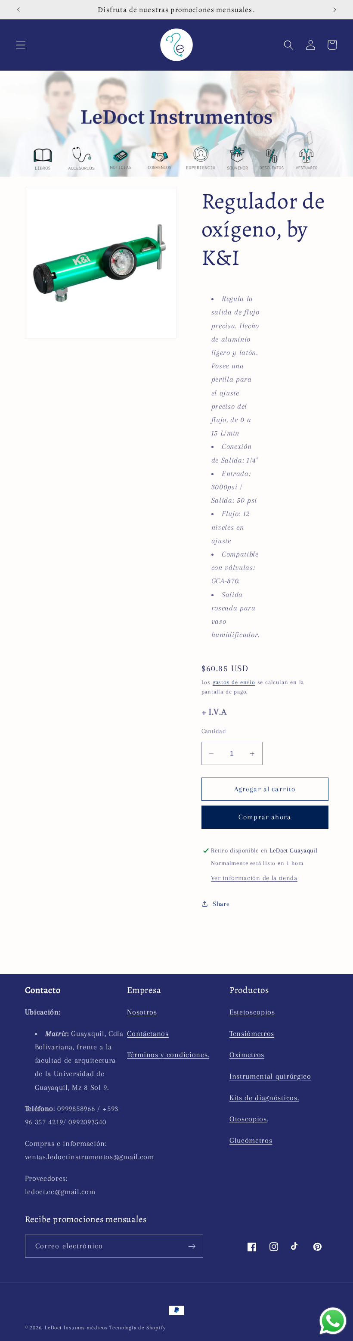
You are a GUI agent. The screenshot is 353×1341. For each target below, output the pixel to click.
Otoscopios (248, 1118)
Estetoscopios (252, 1012)
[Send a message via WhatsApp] (333, 1321)
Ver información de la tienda (254, 878)
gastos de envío (234, 682)
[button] (21, 45)
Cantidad (213, 731)
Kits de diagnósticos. (264, 1097)
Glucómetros (250, 1140)
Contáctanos (148, 1033)
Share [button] (221, 904)
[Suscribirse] (192, 1246)
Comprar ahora (264, 817)
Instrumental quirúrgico (270, 1076)
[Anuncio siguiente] (334, 9)
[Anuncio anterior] (18, 9)
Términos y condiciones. (168, 1054)
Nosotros (142, 1012)
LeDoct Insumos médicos (76, 1328)
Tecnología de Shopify (137, 1328)
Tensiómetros (251, 1033)
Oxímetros (246, 1054)
